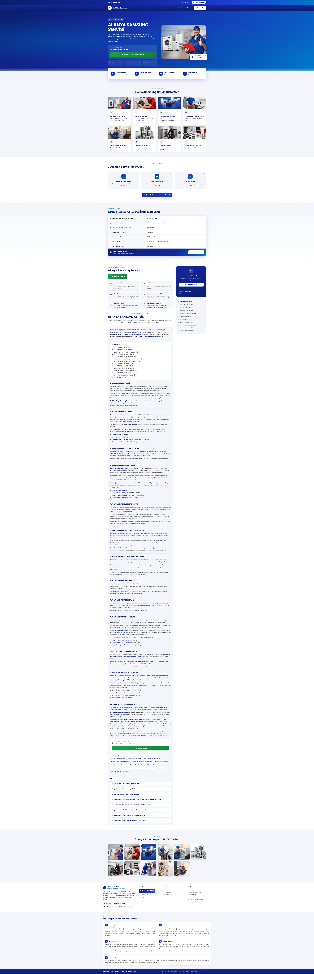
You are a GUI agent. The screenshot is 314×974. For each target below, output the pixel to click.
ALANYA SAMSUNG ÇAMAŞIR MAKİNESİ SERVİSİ (128, 359)
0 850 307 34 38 (200, 2)
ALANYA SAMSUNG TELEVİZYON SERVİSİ (126, 352)
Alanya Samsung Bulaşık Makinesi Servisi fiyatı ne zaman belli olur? (131, 810)
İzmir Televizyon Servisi (205, 971)
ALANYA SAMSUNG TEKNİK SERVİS (124, 368)
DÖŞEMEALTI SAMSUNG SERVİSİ (188, 313)
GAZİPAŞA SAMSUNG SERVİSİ (187, 322)
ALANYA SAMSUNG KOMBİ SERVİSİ (124, 363)
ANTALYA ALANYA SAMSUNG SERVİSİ (125, 370)
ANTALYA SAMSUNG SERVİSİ (187, 330)
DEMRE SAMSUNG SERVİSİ (186, 310)
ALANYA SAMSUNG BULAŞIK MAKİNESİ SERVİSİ (127, 361)
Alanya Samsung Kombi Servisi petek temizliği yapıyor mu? (129, 815)
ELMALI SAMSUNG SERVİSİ (186, 316)
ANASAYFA (112, 15)
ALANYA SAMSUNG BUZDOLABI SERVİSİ (125, 356)
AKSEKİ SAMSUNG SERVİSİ (186, 304)
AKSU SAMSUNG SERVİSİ (186, 307)
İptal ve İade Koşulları (195, 901)
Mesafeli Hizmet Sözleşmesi (197, 899)
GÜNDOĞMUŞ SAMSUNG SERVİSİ (188, 325)
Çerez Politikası (193, 894)
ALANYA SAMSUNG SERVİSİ (122, 347)
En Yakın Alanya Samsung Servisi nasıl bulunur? (126, 794)
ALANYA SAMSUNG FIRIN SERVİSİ (123, 366)
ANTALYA (119, 15)
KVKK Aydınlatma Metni (195, 892)
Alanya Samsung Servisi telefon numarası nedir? (126, 783)
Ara (120, 103)
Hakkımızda (168, 892)
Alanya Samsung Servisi (118, 330)
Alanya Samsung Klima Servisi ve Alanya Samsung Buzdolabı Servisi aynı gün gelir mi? (137, 799)
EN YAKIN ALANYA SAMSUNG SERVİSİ (125, 375)
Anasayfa (168, 890)
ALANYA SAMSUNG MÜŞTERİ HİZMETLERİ (126, 372)
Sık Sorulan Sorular (120, 377)
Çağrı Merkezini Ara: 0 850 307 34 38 (158, 195)
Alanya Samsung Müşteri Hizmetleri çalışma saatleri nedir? (129, 820)
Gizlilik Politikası (194, 890)
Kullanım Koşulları (194, 897)
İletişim (167, 894)
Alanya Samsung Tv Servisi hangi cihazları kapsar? (126, 789)
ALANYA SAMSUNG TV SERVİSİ (123, 350)
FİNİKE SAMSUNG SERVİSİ (186, 319)
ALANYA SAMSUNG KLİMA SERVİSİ (124, 354)
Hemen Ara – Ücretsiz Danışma (134, 54)
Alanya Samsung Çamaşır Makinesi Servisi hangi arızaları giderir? (131, 804)
